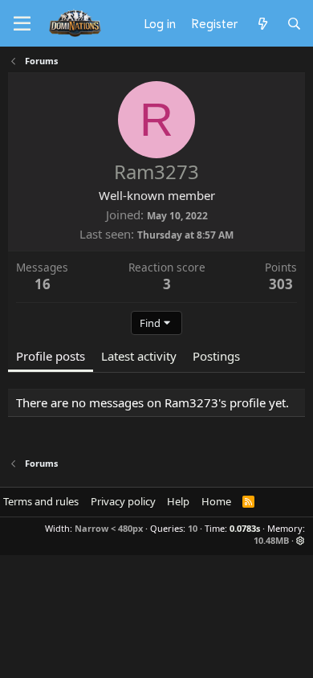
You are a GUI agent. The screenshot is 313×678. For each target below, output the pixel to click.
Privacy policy (123, 501)
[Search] (294, 23)
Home (216, 501)
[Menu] (22, 24)
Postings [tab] (216, 356)
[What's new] (262, 23)
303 (281, 284)
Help (178, 501)
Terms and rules (41, 501)
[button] (300, 540)
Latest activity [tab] (139, 356)
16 (43, 284)
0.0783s (245, 528)
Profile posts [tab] (50, 356)
